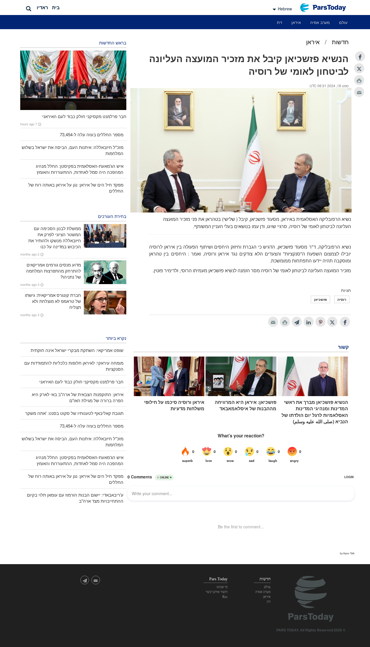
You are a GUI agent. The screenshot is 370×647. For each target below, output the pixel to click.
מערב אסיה (320, 22)
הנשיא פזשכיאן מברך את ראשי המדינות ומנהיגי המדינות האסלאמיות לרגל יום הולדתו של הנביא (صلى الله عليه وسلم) (315, 412)
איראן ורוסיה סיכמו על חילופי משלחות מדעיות (174, 405)
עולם (343, 22)
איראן (296, 22)
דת (279, 22)
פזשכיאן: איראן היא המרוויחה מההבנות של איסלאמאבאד (245, 405)
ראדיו (42, 7)
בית (56, 7)
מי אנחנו (222, 587)
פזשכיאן (320, 299)
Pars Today (326, 7)
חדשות (340, 42)
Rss (224, 597)
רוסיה (341, 299)
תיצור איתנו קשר (216, 592)
